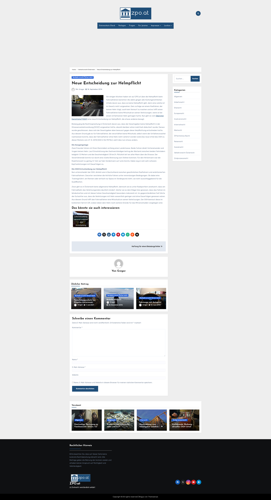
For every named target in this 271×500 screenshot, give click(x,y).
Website (75, 375)
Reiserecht (178, 141)
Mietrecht (178, 130)
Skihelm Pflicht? (113, 300)
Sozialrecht (178, 147)
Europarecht (179, 113)
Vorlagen (122, 25)
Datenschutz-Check (107, 25)
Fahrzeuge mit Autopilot (150, 302)
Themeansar (153, 497)
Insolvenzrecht (180, 119)
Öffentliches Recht (182, 136)
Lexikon (167, 25)
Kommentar (77, 328)
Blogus (141, 497)
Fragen (132, 25)
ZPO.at (75, 483)
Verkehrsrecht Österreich (83, 77)
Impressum (155, 25)
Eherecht (178, 108)
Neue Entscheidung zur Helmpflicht (106, 83)
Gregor (81, 89)
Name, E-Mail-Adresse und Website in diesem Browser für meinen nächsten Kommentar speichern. (113, 383)
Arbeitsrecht (179, 102)
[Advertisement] (135, 47)
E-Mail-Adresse (78, 367)
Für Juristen (143, 25)
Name (75, 360)
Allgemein (178, 97)
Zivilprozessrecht (181, 158)
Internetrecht (179, 125)
